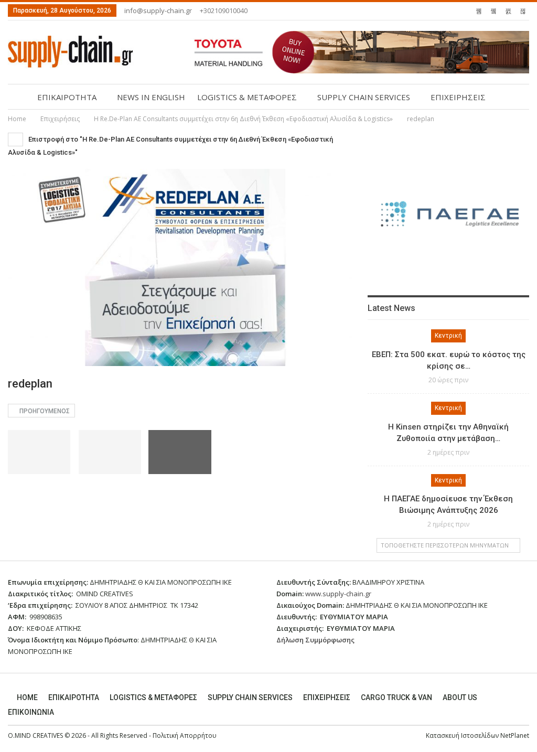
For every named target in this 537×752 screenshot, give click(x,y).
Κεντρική (448, 335)
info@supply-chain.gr (158, 10)
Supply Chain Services (250, 697)
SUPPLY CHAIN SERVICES (363, 97)
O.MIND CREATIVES (35, 735)
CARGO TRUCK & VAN (396, 697)
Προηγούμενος (44, 411)
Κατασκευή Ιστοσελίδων (463, 735)
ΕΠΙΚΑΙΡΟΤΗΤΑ (66, 97)
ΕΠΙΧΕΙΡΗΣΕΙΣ (458, 97)
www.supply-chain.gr (338, 593)
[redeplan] (39, 452)
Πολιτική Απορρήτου (185, 735)
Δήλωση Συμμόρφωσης (315, 639)
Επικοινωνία (31, 712)
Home (27, 697)
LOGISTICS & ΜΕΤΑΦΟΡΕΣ (247, 97)
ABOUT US (460, 697)
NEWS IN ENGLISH (151, 97)
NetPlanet (514, 735)
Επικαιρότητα (73, 697)
